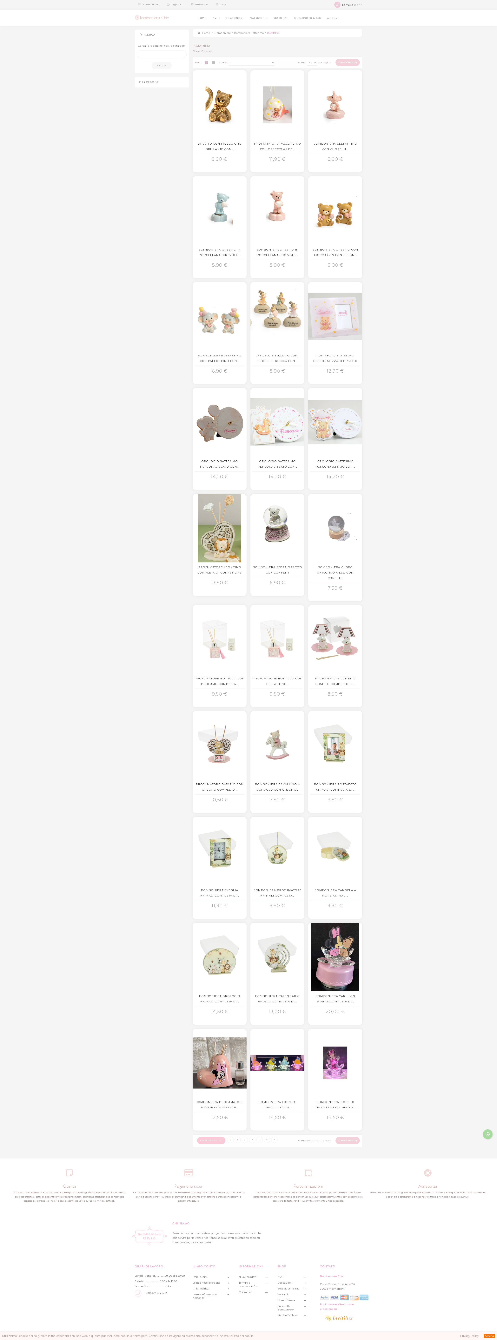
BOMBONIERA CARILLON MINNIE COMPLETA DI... (335, 998)
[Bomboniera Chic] (152, 17)
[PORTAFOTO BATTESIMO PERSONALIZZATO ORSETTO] (335, 316)
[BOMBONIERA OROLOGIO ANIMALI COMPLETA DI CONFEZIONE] (220, 957)
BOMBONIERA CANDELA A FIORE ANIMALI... (335, 892)
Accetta (489, 1335)
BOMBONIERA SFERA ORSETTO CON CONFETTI (277, 569)
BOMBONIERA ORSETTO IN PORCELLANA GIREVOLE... (219, 252)
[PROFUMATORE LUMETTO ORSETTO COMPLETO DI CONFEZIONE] (335, 639)
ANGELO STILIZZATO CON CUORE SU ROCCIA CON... (277, 358)
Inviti (280, 1276)
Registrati (177, 4)
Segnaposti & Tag (288, 1288)
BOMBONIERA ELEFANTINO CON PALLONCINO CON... (220, 358)
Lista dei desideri (150, 4)
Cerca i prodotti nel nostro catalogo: (162, 45)
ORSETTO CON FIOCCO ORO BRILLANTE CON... (219, 146)
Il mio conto (201, 4)
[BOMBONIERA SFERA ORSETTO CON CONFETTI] (277, 528)
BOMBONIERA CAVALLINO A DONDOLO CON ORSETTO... (277, 786)
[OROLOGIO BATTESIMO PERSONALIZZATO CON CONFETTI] (220, 422)
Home (206, 32)
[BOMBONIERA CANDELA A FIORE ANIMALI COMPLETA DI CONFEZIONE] (335, 851)
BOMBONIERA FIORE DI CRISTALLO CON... (277, 1104)
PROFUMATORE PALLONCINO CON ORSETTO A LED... (277, 146)
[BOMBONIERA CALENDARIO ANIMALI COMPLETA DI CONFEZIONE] (277, 957)
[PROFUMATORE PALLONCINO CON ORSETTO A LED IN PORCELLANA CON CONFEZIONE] (277, 104)
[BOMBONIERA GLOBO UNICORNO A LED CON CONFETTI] (335, 528)
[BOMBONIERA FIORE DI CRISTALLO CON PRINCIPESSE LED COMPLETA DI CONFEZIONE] (277, 1063)
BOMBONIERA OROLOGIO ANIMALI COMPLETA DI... (219, 998)
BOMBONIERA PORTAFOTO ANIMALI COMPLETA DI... (335, 786)
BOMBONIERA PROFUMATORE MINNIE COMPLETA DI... (219, 1104)
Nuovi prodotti (248, 1276)
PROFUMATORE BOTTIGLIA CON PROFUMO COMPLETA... (220, 681)
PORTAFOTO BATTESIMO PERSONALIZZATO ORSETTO (335, 358)
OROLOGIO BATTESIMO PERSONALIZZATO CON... (219, 463)
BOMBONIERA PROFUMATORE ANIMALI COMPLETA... (277, 892)
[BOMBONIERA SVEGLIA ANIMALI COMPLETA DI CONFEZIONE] (220, 851)
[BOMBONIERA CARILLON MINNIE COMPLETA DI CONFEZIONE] (335, 957)
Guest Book (284, 1282)
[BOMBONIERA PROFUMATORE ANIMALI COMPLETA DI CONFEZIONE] (277, 851)
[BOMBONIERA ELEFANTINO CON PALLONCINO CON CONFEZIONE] (220, 316)
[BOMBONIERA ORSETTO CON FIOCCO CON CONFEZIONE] (335, 210)
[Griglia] (206, 62)
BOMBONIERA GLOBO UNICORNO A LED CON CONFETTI (335, 572)
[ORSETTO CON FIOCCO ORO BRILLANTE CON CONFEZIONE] (220, 104)
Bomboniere (223, 32)
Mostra (302, 62)
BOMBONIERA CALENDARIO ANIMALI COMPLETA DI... (277, 998)
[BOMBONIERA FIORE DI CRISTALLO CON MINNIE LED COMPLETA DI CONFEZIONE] (335, 1063)
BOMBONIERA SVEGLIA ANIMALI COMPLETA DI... (219, 892)
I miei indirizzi (201, 1288)
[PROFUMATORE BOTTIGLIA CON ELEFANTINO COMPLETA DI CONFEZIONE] (277, 639)
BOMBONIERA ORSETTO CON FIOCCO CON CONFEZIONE (335, 252)
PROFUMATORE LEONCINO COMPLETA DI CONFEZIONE (219, 569)
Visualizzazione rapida (221, 157)
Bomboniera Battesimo (249, 32)
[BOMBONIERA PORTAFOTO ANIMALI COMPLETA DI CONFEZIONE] (335, 745)
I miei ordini (200, 1276)
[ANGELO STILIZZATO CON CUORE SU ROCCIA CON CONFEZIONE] (277, 316)
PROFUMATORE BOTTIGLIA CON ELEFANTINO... (277, 681)
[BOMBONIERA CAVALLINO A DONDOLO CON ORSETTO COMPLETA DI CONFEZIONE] (277, 745)
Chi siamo (245, 1292)
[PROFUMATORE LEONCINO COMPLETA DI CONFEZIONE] (220, 528)
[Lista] (213, 62)
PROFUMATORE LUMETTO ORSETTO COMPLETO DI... (335, 681)
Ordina (223, 62)
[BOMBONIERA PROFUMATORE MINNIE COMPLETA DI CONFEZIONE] (220, 1063)
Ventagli (282, 1294)
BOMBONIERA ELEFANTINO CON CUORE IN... (335, 146)
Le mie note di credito (207, 1282)
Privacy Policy (469, 1336)
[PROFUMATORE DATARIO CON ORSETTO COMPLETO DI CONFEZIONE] (220, 745)
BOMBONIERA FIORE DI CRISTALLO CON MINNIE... (335, 1104)
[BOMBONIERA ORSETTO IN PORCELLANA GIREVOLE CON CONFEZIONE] (220, 210)
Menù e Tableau (287, 1315)
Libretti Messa (286, 1300)
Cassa (223, 4)
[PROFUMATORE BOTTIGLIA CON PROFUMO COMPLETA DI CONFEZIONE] (220, 639)
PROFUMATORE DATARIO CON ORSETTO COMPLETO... (219, 786)
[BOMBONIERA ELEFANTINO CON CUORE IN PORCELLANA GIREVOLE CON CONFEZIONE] (335, 104)
